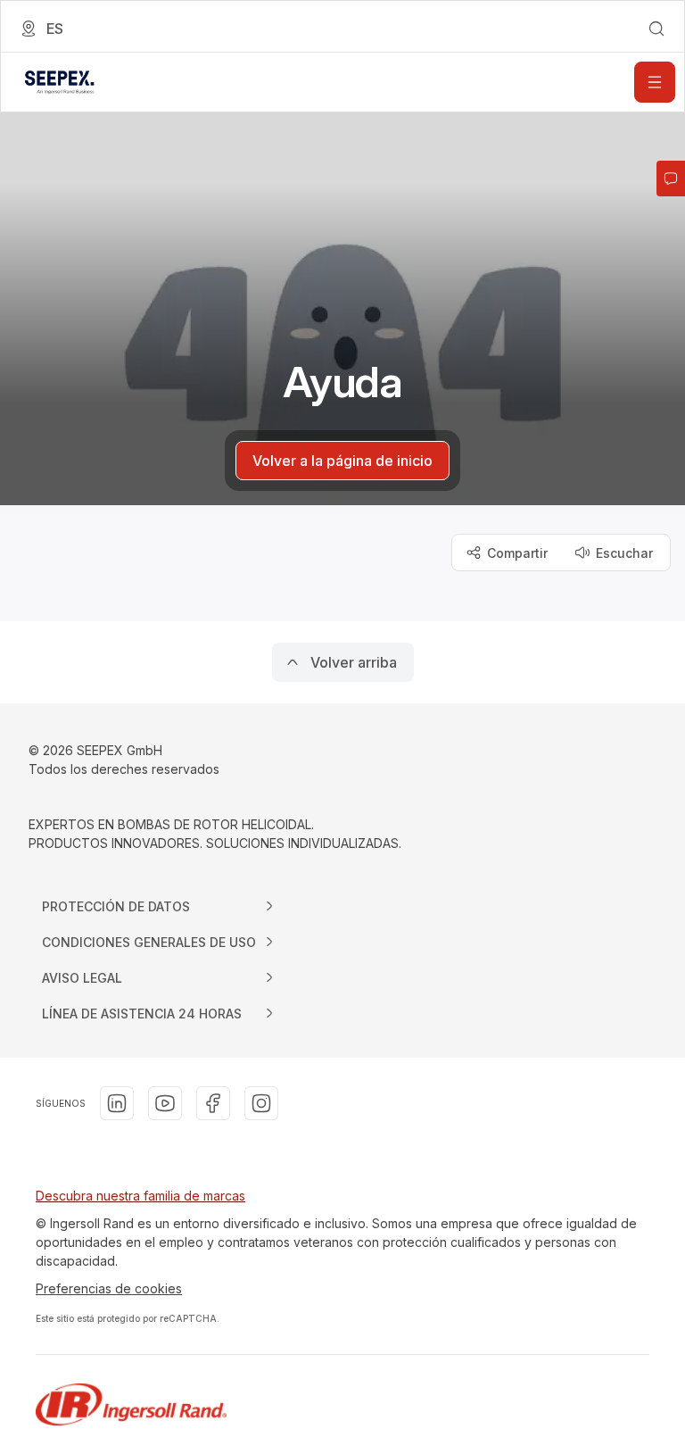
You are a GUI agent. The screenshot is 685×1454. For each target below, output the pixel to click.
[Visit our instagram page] (261, 1103)
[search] (656, 28)
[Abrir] (654, 82)
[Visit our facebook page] (213, 1103)
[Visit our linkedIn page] (117, 1103)
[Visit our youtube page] (165, 1103)
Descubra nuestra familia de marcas (140, 1195)
